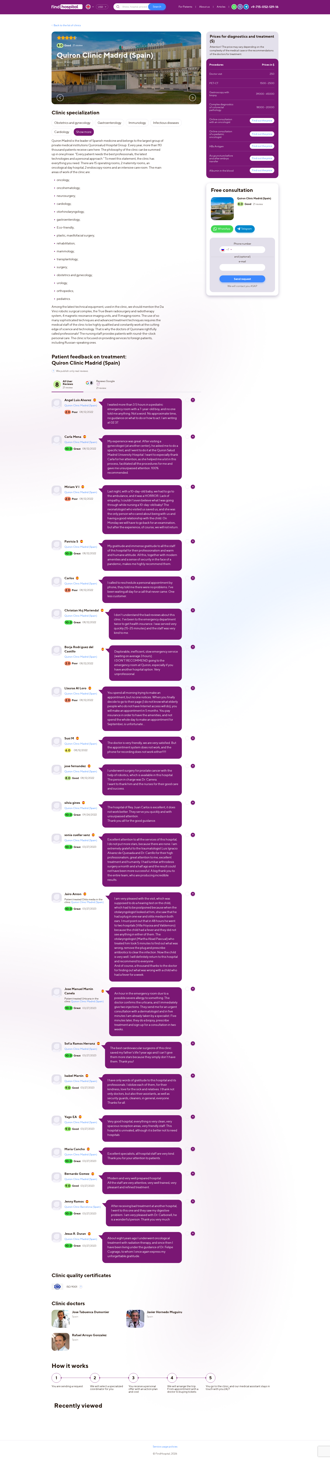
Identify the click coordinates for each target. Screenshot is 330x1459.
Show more (83, 132)
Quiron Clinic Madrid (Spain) (80, 405)
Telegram (246, 228)
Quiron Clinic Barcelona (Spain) (82, 1206)
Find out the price (262, 120)
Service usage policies (165, 1446)
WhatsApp (224, 228)
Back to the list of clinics (67, 25)
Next (192, 97)
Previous (60, 97)
